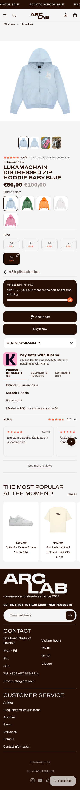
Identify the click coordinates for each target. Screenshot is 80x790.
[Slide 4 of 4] (56, 143)
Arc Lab (44, 762)
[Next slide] (72, 531)
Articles (8, 702)
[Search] (14, 15)
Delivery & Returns (39, 374)
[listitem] (10, 203)
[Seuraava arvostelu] (71, 442)
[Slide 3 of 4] (45, 143)
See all (72, 494)
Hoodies (26, 24)
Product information (14, 373)
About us (9, 717)
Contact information (16, 746)
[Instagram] (32, 780)
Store (7, 724)
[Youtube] (40, 780)
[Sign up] (70, 615)
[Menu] (5, 15)
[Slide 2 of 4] (34, 143)
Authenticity (62, 374)
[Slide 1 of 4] (23, 143)
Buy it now (40, 329)
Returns (8, 739)
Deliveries (10, 731)
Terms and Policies (40, 771)
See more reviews (40, 465)
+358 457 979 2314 (24, 673)
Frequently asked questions (21, 710)
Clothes (9, 24)
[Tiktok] (47, 780)
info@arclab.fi (24, 681)
